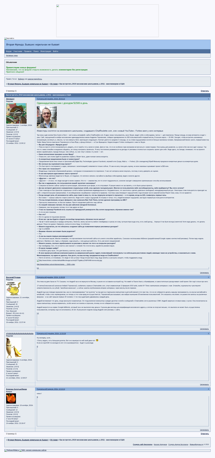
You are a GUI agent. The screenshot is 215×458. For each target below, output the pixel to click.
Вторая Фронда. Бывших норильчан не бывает (28, 84)
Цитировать (204, 273)
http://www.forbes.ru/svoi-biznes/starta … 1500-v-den (56, 264)
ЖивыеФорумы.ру (196, 444)
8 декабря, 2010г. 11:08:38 (55, 277)
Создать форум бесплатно (178, 444)
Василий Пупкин (13, 277)
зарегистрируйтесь (35, 79)
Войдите (21, 79)
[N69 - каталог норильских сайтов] (32, 450)
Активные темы (12, 55)
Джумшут (10, 99)
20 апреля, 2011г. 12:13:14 (55, 389)
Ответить (205, 91)
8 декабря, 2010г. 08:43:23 (55, 99)
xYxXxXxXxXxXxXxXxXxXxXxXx (19, 334)
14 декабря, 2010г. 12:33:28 (56, 333)
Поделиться (41, 99)
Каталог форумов (160, 444)
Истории (54, 84)
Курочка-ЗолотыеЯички (16, 389)
